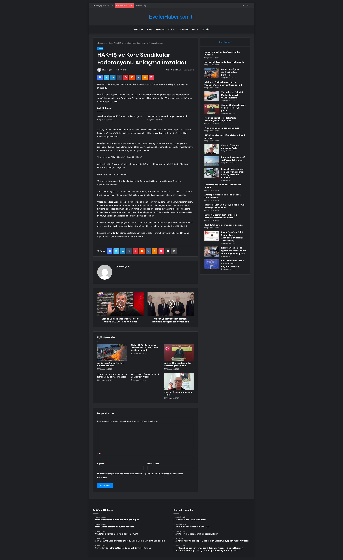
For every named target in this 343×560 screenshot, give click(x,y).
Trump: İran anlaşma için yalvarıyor (221, 128)
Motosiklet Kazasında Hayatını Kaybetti (167, 116)
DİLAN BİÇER (107, 70)
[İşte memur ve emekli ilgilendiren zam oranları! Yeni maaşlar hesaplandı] (211, 252)
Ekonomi (160, 29)
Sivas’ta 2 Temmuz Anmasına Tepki (178, 393)
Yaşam (195, 29)
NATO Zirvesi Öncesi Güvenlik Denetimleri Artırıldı (145, 375)
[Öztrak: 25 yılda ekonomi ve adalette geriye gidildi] (179, 352)
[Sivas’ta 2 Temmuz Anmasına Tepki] (179, 381)
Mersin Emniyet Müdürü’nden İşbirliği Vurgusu (119, 116)
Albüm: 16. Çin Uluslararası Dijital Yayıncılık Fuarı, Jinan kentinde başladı (144, 348)
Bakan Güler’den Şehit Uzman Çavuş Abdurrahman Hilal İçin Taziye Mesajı (232, 236)
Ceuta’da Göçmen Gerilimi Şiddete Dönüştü (153, 6)
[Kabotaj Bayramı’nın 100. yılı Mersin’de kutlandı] (211, 161)
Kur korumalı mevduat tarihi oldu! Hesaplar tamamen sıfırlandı (220, 216)
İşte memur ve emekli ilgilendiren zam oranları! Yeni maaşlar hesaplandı (233, 251)
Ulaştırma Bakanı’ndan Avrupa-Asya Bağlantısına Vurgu (232, 263)
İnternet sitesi (153, 464)
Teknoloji (183, 29)
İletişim (205, 29)
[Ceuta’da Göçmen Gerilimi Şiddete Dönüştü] (112, 352)
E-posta (101, 464)
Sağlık (171, 29)
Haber (149, 29)
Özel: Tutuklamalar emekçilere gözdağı (223, 225)
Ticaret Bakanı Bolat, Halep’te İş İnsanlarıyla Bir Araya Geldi (112, 375)
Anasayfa (138, 29)
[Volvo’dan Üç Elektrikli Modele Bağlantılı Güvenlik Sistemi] (211, 96)
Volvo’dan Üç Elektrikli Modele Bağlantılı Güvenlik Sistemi (232, 95)
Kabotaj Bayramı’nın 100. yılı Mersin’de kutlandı (233, 158)
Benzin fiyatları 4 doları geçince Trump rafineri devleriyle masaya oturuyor (232, 173)
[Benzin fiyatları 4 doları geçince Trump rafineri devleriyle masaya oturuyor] (211, 173)
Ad (99, 454)
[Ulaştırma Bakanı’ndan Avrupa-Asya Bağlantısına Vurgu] (211, 264)
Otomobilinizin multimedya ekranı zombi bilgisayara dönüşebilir (224, 206)
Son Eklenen (225, 42)
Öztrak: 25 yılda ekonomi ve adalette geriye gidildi (177, 364)
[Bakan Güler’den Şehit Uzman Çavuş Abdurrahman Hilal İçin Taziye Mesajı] (211, 236)
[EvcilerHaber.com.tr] (171, 17)
